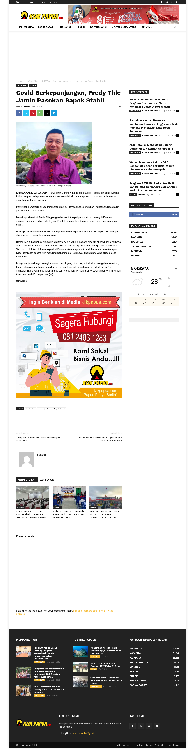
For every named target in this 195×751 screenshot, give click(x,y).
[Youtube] (176, 2)
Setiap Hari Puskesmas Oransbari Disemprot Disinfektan (38, 439)
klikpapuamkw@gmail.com (86, 733)
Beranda (29, 27)
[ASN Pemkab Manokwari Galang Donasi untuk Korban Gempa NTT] (23, 690)
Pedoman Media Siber (155, 745)
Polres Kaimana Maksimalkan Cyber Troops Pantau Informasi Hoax (100, 439)
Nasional (65, 27)
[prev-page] (18, 523)
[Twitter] (171, 2)
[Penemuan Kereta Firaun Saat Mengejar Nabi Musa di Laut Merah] (80, 651)
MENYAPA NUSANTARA (124, 27)
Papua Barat (45, 27)
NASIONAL (95, 656)
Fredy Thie (30, 409)
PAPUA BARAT (33, 81)
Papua (81, 27)
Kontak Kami (173, 745)
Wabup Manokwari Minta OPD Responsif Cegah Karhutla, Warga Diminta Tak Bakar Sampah (151, 166)
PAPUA (133, 195)
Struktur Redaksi (122, 745)
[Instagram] (166, 2)
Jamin (40, 409)
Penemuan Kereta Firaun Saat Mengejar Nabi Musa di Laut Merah (105, 650)
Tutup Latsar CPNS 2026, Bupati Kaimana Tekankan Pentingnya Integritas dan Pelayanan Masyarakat (32, 514)
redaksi (26, 106)
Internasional (98, 27)
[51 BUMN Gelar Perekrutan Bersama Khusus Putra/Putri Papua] (80, 681)
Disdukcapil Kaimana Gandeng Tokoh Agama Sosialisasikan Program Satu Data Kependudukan (69, 514)
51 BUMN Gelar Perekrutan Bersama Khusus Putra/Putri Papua (106, 680)
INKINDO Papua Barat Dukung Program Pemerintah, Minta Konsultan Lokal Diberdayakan (149, 103)
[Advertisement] (97, 57)
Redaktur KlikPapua (151, 111)
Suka (174, 214)
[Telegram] (54, 113)
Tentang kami (137, 745)
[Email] (47, 113)
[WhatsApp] (40, 113)
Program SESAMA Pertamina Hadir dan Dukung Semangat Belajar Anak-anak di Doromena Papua (153, 187)
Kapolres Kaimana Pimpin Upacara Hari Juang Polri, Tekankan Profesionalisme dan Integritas (104, 514)
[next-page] (23, 523)
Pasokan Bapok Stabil (56, 409)
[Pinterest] (33, 113)
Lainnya (145, 27)
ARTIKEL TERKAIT (27, 480)
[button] (175, 27)
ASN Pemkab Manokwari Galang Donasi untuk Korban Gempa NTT (49, 689)
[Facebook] (161, 2)
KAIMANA (46, 81)
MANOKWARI (135, 111)
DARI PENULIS (47, 480)
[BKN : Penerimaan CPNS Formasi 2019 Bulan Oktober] (80, 667)
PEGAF (93, 669)
